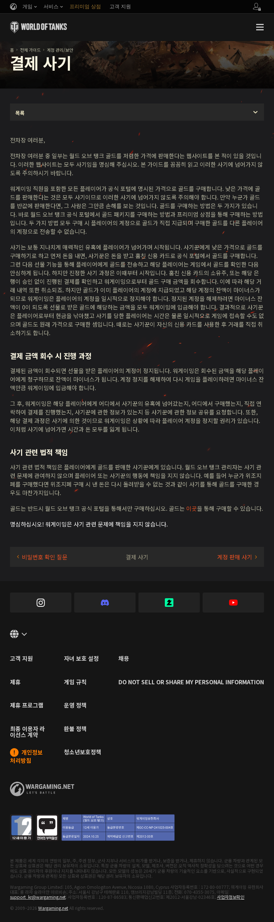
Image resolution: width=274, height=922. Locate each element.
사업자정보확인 (230, 897)
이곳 (191, 508)
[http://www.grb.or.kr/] (92, 827)
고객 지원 (21, 658)
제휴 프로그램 (27, 705)
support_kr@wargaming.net (38, 897)
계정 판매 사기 (234, 556)
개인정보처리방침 (26, 756)
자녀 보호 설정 (81, 658)
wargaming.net (42, 789)
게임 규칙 (75, 682)
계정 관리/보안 (60, 50)
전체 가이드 (30, 50)
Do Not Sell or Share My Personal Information (191, 682)
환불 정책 (75, 729)
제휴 (15, 682)
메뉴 (259, 27)
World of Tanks (38, 27)
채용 (123, 658)
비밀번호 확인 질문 (44, 556)
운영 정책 (75, 705)
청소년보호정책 (82, 752)
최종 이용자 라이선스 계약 (27, 732)
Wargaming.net (53, 908)
